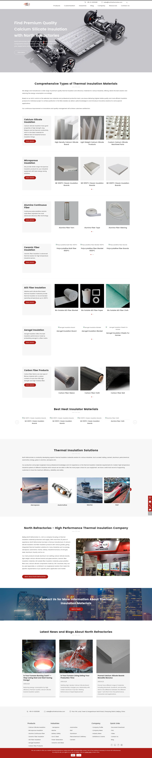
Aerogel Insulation (34, 330)
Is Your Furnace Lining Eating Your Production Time (75, 676)
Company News (98, 730)
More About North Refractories (35, 576)
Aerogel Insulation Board (66, 331)
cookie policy (88, 752)
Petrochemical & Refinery (78, 737)
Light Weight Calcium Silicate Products (92, 143)
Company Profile (98, 727)
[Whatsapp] (150, 498)
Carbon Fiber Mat (118, 393)
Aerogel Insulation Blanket (92, 331)
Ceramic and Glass (58, 743)
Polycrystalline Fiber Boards (118, 248)
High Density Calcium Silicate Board (66, 143)
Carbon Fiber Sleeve (67, 393)
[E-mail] (150, 502)
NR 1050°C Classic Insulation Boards (92, 184)
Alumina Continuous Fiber (35, 206)
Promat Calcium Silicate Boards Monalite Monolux (111, 676)
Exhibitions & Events (99, 737)
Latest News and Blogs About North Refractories (76, 632)
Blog (92, 6)
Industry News (97, 734)
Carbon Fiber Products (36, 370)
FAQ (112, 730)
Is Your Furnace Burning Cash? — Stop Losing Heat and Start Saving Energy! (37, 677)
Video (113, 734)
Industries (82, 6)
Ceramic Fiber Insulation (31, 249)
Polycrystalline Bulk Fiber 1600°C (66, 249)
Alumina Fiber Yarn (66, 227)
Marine (89, 505)
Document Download (117, 727)
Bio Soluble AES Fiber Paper (92, 310)
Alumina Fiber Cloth (90, 421)
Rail (117, 505)
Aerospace (35, 505)
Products (56, 6)
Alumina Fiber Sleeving (118, 227)
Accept (78, 755)
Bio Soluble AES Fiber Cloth (117, 310)
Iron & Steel (55, 737)
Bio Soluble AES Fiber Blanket (66, 310)
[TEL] (150, 505)
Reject (73, 755)
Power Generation (57, 740)
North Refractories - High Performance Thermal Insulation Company (76, 528)
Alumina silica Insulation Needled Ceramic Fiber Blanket (117, 425)
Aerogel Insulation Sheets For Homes (117, 334)
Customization (69, 6)
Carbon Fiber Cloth (92, 393)
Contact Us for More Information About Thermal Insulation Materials (76, 601)
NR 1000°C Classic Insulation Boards (66, 184)
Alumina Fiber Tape (92, 227)
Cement (72, 740)
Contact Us (125, 6)
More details (30, 141)
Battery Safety (56, 734)
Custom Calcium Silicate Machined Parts (118, 143)
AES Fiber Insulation (35, 287)
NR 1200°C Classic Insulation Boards (117, 184)
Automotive (62, 505)
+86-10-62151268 (92, 2)
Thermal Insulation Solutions (76, 450)
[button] (73, 68)
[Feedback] (150, 509)
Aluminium (73, 734)
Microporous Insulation (31, 162)
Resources (113, 6)
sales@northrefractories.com (113, 2)
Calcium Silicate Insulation (33, 121)
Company (101, 6)
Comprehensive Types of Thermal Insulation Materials (76, 83)
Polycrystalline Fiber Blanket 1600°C (92, 249)
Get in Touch (76, 609)
